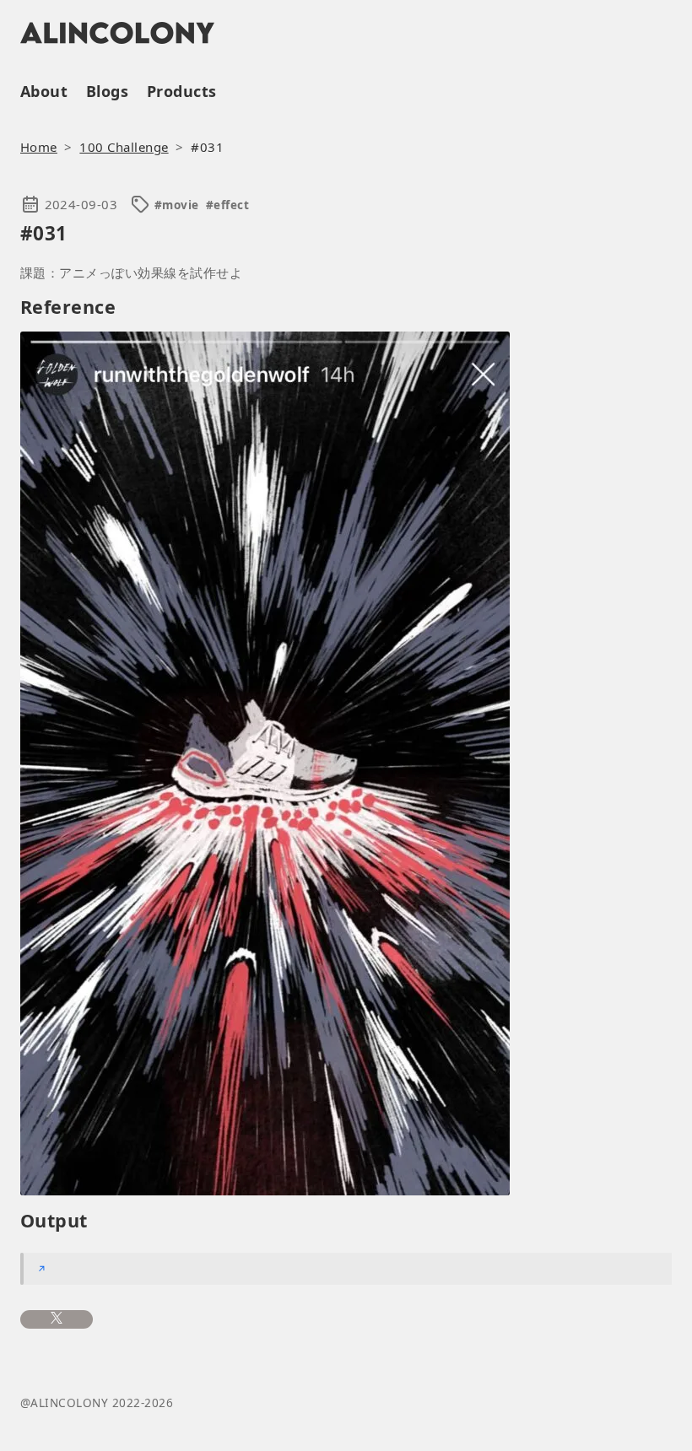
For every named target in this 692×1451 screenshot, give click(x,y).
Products (182, 91)
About (44, 91)
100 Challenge (123, 146)
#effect (227, 205)
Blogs (107, 91)
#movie (176, 205)
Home (38, 146)
